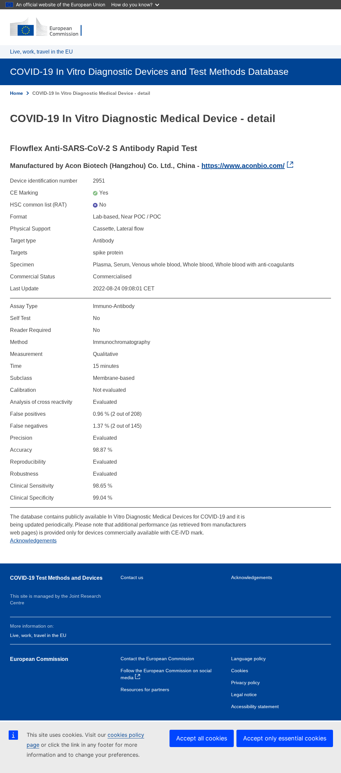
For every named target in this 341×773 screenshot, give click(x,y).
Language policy (248, 658)
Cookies (239, 670)
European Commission (39, 659)
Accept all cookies (201, 738)
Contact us (132, 577)
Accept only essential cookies (284, 738)
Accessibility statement (255, 706)
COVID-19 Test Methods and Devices (56, 578)
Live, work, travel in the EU (41, 52)
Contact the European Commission (157, 658)
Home (16, 93)
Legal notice (244, 694)
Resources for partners (145, 689)
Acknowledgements (33, 540)
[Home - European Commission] (50, 27)
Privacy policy (245, 682)
